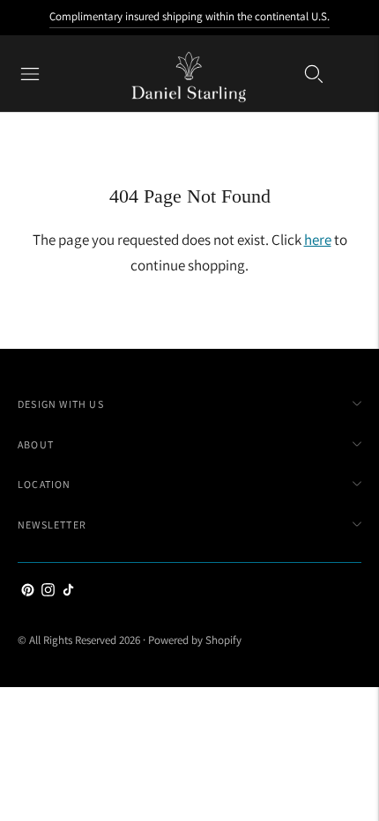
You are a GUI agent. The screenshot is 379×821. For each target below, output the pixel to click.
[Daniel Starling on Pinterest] (27, 591)
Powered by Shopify (195, 639)
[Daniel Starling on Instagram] (48, 591)
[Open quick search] (313, 74)
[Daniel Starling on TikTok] (68, 591)
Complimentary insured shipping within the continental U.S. (189, 16)
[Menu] (30, 74)
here (317, 239)
